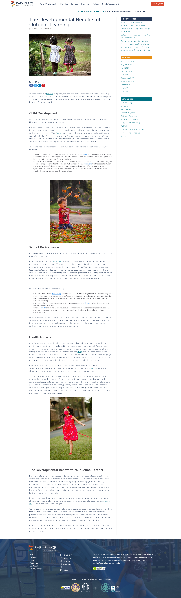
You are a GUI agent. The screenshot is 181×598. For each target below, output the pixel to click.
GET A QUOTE (158, 4)
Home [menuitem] (32, 555)
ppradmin (35, 29)
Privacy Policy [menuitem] (35, 569)
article (94, 368)
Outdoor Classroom (95, 11)
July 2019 (124, 88)
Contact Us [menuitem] (34, 566)
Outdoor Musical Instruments (134, 130)
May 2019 (124, 92)
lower (85, 155)
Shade (123, 136)
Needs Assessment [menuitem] (110, 4)
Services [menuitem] (74, 4)
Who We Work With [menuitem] (48, 4)
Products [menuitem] (85, 4)
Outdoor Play (126, 103)
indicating (88, 164)
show (87, 303)
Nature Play (126, 109)
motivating (56, 294)
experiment (58, 261)
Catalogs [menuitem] (33, 557)
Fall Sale (124, 126)
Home (80, 11)
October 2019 (126, 85)
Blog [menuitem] (32, 560)
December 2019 (127, 78)
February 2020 (127, 71)
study (43, 308)
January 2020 (126, 75)
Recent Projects (128, 113)
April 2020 (125, 68)
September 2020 (128, 61)
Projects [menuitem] (96, 4)
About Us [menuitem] (34, 563)
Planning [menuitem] (64, 4)
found (58, 133)
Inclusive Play (126, 106)
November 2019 (127, 81)
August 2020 (126, 65)
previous (49, 94)
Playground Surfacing (130, 133)
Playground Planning (130, 123)
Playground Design (129, 119)
